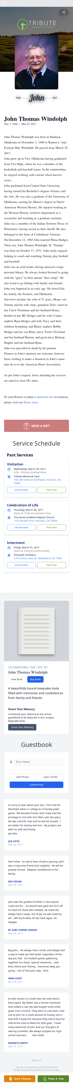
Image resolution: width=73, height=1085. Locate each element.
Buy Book (35, 679)
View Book (16, 679)
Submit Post (36, 784)
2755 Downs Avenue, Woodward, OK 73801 (38, 558)
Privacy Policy (27, 1070)
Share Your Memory (22, 727)
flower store (31, 402)
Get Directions (21, 489)
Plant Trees (51, 489)
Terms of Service (46, 1070)
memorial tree (45, 397)
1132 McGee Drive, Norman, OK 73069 (35, 520)
